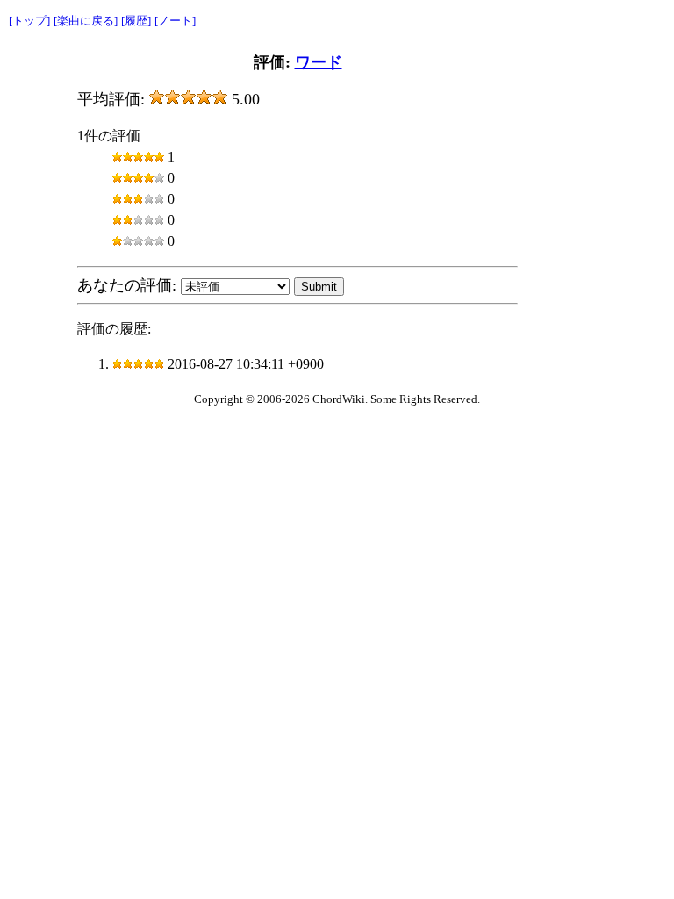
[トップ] (29, 20)
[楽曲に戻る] (86, 20)
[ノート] (175, 20)
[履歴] (136, 20)
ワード (318, 62)
